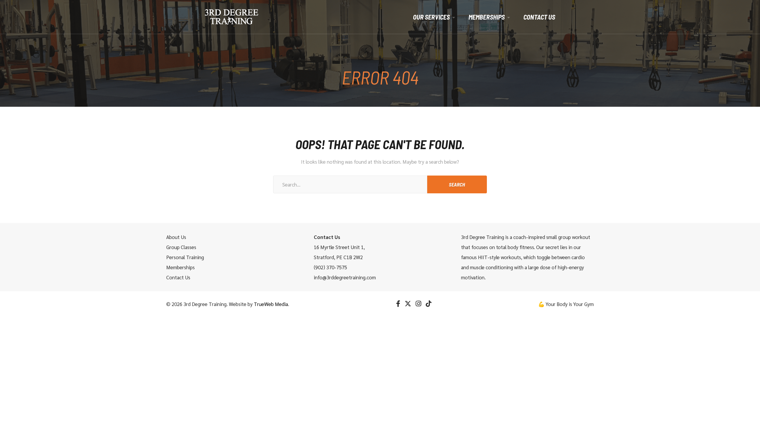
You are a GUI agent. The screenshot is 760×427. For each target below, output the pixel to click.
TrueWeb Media (271, 304)
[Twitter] (408, 303)
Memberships (486, 17)
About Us (176, 237)
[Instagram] (418, 303)
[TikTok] (428, 303)
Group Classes (181, 247)
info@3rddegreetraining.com (345, 277)
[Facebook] (398, 303)
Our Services (431, 17)
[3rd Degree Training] (231, 17)
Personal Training (185, 257)
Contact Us (539, 17)
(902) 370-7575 (330, 267)
